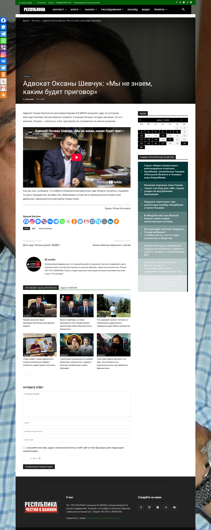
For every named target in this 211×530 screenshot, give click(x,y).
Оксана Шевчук (45, 228)
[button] (183, 9)
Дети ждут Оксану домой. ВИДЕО (41, 245)
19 (155, 139)
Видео (26, 355)
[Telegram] (184, 2)
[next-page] (30, 374)
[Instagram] (180, 2)
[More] (116, 221)
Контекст (36, 20)
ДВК (33, 228)
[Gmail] (86, 221)
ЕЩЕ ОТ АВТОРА (69, 288)
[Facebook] (177, 2)
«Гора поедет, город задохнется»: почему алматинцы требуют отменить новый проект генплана (39, 362)
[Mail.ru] (92, 221)
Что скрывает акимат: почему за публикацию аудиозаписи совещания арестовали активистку (113, 323)
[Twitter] (80, 221)
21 (170, 139)
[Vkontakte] (50, 221)
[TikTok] (187, 2)
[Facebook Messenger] (38, 221)
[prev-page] (25, 374)
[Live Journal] (68, 221)
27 (163, 143)
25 (148, 143)
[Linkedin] (110, 221)
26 (155, 143)
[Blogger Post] (104, 221)
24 (141, 143)
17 (141, 139)
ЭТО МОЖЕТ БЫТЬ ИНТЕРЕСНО (41, 288)
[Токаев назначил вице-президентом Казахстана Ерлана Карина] (40, 305)
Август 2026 (163, 120)
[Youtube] (191, 2)
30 (184, 143)
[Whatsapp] (62, 221)
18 (148, 139)
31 (141, 147)
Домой (26, 20)
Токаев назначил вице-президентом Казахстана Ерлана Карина (38, 323)
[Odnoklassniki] (74, 221)
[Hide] (1, 101)
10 (141, 135)
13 (163, 135)
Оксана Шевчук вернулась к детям (112, 245)
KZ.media (30, 99)
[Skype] (98, 221)
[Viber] (44, 221)
